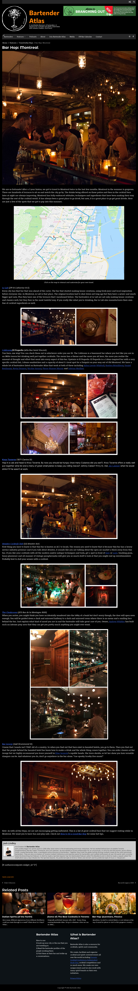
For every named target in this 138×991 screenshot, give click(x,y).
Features (20, 36)
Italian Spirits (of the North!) (17, 916)
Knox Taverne (9, 459)
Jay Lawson (114, 466)
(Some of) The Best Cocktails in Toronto (68, 916)
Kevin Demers (19, 368)
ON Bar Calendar (85, 36)
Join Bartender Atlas (57, 36)
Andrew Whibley (117, 621)
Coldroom (7, 350)
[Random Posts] (130, 2)
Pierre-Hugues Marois (53, 368)
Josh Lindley (9, 843)
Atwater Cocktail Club (12, 543)
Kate (107, 552)
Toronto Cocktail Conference (83, 958)
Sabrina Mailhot (76, 368)
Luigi (115, 552)
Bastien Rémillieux (115, 365)
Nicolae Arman (34, 368)
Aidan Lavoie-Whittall (94, 365)
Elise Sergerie (61, 753)
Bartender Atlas (44, 16)
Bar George (7, 743)
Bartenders (8, 36)
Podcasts (33, 36)
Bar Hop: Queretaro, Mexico (107, 916)
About (43, 36)
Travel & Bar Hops (8, 877)
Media (72, 36)
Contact (99, 36)
